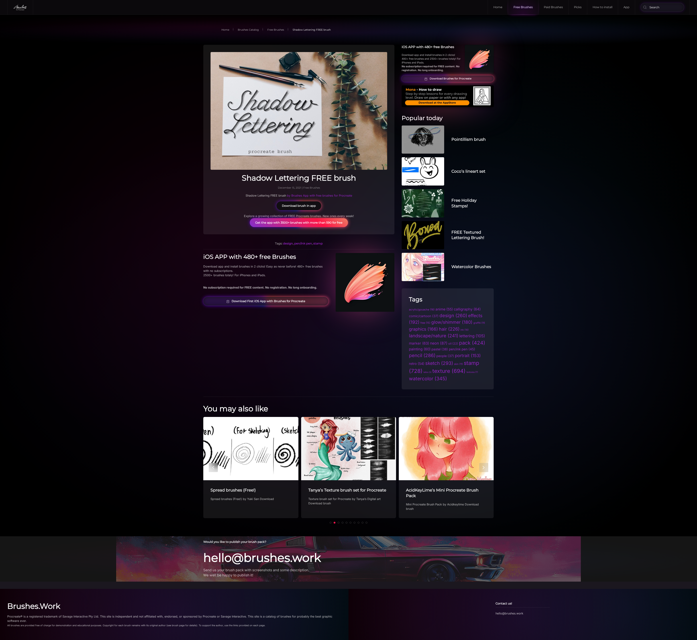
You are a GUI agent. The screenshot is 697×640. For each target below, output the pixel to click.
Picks (578, 7)
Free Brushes (523, 7)
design (288, 243)
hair (449, 329)
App (626, 7)
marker (419, 343)
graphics (423, 329)
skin (458, 364)
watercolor (428, 378)
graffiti (479, 322)
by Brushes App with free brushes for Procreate (319, 195)
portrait (468, 355)
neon (438, 343)
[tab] (330, 523)
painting (420, 349)
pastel (439, 349)
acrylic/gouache (422, 309)
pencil (422, 355)
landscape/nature (433, 335)
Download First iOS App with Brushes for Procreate (268, 301)
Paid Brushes (553, 7)
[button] (213, 467)
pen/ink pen (303, 243)
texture (449, 371)
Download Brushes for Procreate (450, 78)
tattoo (427, 372)
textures (472, 372)
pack (472, 343)
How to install (602, 7)
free (425, 322)
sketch (439, 363)
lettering (472, 336)
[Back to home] (20, 7)
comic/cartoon (424, 316)
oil (453, 343)
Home (497, 7)
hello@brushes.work (262, 558)
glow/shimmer (451, 322)
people (445, 356)
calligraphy (467, 309)
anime (444, 309)
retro (416, 363)
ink (464, 329)
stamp (318, 243)
